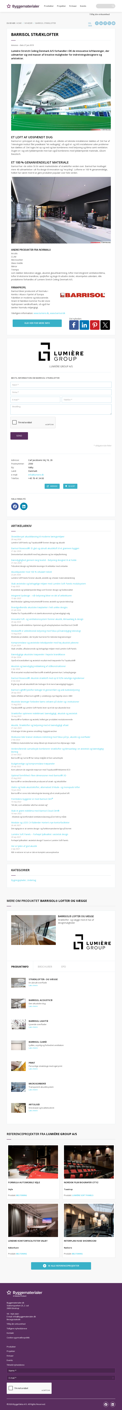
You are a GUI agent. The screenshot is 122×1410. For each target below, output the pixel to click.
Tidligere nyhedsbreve (17, 1328)
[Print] (113, 23)
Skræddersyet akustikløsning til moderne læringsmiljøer (37, 536)
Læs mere (33, 985)
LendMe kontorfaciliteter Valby (27, 1240)
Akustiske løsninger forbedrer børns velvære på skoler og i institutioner (45, 701)
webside (53, 486)
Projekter (61, 6)
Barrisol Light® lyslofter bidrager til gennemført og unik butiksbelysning (45, 689)
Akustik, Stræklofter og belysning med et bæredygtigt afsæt (40, 725)
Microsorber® (37, 1083)
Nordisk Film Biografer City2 (81, 1182)
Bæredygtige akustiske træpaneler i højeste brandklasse (38, 654)
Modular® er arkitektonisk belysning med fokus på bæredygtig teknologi (46, 630)
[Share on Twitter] (109, 23)
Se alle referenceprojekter (63, 1265)
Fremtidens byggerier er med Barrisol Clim (32, 799)
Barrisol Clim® (38, 1041)
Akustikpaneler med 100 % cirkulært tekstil (31, 571)
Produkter (49, 6)
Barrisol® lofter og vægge (76, 916)
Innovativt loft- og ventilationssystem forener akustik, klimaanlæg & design (47, 619)
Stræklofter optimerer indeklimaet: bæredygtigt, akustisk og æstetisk (44, 713)
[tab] (20, 966)
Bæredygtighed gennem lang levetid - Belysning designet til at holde (43, 560)
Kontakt (10, 1333)
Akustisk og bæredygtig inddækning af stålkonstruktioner (38, 666)
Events (83, 6)
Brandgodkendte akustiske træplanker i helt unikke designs (39, 607)
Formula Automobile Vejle (24, 1182)
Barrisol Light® (38, 1020)
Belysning (21, 1195)
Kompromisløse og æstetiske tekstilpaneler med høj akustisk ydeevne (45, 642)
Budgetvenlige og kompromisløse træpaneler (33, 763)
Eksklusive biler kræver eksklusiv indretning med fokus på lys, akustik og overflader (50, 737)
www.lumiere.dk (41, 313)
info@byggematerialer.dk (24, 1316)
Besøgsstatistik (13, 1319)
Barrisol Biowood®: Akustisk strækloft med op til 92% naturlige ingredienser (47, 678)
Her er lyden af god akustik (24, 846)
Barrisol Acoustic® (41, 1000)
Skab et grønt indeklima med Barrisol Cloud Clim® (35, 810)
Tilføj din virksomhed (99, 14)
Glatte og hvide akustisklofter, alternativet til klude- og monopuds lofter (45, 787)
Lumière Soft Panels (82, 1195)
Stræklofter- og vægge (43, 979)
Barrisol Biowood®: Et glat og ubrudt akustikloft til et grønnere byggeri (45, 548)
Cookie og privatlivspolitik (18, 1337)
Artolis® (34, 1104)
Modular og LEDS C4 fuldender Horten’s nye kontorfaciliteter (40, 822)
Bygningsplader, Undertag (23, 880)
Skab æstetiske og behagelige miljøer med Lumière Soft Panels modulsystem (48, 583)
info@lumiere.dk (36, 474)
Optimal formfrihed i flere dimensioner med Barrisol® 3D (38, 775)
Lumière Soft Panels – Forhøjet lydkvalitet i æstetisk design (39, 834)
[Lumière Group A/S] (92, 941)
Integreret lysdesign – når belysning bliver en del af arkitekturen (41, 595)
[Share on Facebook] (97, 23)
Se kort (71, 486)
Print (32, 1062)
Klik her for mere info (37, 323)
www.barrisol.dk (57, 313)
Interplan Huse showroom (80, 1240)
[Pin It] (105, 23)
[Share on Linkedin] (101, 23)
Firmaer (73, 6)
